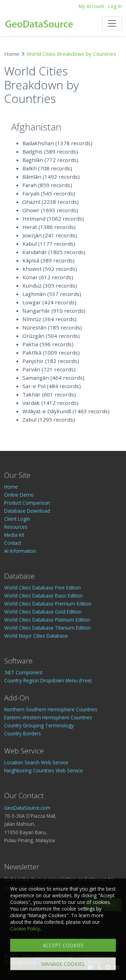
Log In (115, 6)
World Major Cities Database (36, 635)
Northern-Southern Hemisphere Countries (50, 709)
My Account (91, 6)
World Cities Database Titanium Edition (47, 627)
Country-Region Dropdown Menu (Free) (48, 680)
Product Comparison (27, 502)
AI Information (20, 551)
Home (11, 53)
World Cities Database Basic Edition (43, 595)
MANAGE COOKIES (63, 963)
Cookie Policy (25, 928)
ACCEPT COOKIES (63, 945)
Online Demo (19, 494)
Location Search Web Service (36, 762)
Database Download (27, 510)
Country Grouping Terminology (39, 725)
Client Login (17, 518)
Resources (15, 527)
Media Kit (14, 535)
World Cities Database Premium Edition (47, 603)
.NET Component (23, 672)
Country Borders (22, 733)
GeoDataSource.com (27, 807)
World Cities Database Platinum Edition (47, 619)
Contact (12, 543)
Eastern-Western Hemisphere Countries (48, 717)
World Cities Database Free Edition (42, 587)
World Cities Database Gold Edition (43, 611)
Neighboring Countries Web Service (43, 770)
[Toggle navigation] (112, 23)
